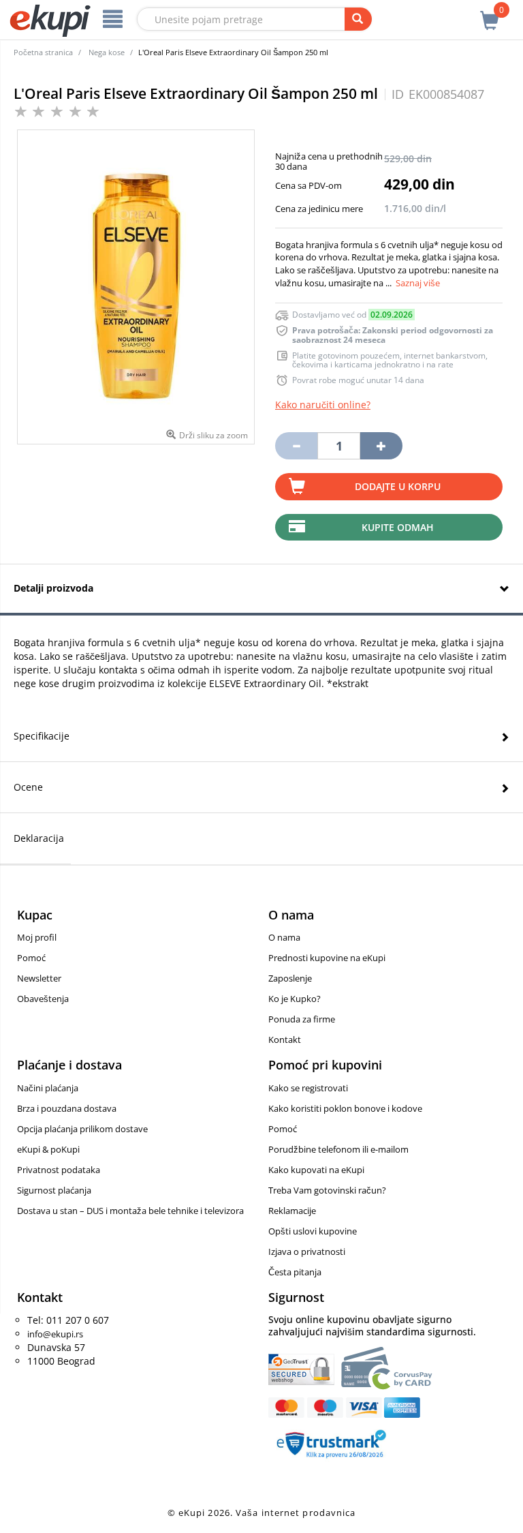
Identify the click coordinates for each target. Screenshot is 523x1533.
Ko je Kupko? (294, 998)
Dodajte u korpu (398, 486)
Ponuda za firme (301, 1019)
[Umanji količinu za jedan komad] (296, 445)
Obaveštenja (43, 998)
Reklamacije (292, 1210)
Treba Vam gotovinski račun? (327, 1190)
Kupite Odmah (398, 527)
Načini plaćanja (47, 1088)
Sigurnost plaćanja (54, 1190)
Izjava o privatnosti (306, 1251)
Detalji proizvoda (53, 587)
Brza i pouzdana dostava (66, 1108)
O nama (284, 937)
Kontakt (284, 1039)
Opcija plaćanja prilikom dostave (82, 1129)
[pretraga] (358, 19)
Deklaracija (39, 838)
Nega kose (107, 52)
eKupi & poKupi (48, 1149)
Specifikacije (41, 735)
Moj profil (37, 937)
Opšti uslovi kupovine (312, 1231)
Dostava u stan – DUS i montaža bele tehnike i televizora (130, 1210)
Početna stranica (43, 52)
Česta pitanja (294, 1272)
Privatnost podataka (58, 1170)
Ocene (28, 786)
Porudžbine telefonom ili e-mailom (338, 1149)
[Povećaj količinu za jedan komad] (381, 445)
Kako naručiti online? (322, 404)
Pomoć (31, 958)
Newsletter (39, 978)
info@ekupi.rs (55, 1334)
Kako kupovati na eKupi (316, 1170)
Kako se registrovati (308, 1088)
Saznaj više (418, 283)
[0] (489, 13)
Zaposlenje (290, 978)
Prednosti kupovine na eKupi (326, 958)
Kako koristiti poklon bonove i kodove (345, 1108)
